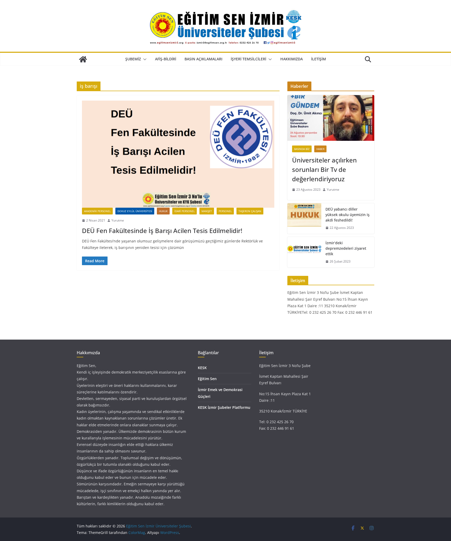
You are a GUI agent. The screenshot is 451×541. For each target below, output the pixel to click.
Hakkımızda (291, 58)
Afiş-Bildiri (165, 58)
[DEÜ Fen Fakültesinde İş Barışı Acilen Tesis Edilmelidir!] (178, 154)
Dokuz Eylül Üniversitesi (134, 211)
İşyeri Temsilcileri (248, 58)
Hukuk (163, 211)
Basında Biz (302, 149)
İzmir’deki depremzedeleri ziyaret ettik (345, 248)
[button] (144, 59)
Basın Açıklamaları (203, 58)
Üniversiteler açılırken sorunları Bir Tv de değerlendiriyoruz (324, 169)
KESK (202, 367)
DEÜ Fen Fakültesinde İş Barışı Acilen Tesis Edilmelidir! (162, 230)
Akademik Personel (97, 211)
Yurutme (117, 220)
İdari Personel (184, 211)
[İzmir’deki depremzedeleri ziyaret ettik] (304, 252)
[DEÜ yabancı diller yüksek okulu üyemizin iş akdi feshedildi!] (304, 218)
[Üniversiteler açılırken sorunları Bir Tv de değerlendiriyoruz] (330, 118)
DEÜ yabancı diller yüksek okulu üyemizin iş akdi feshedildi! (347, 215)
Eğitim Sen (207, 378)
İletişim (318, 58)
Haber (320, 149)
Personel (225, 211)
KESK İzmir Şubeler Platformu (224, 407)
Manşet (206, 211)
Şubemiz (133, 58)
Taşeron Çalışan (250, 211)
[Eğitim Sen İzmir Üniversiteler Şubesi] (83, 59)
